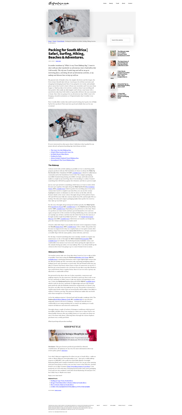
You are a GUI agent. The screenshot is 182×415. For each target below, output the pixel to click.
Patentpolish (85, 238)
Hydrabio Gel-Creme (82, 257)
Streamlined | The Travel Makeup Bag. (63, 160)
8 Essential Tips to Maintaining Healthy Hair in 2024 (124, 85)
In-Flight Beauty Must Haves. (60, 154)
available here (76, 173)
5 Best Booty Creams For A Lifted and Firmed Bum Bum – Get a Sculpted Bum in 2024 (120, 74)
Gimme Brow (59, 226)
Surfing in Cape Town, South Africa (62, 381)
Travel (54, 41)
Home (50, 41)
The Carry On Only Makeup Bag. (61, 150)
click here (64, 350)
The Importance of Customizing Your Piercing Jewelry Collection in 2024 (123, 63)
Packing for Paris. (56, 156)
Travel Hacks (60, 41)
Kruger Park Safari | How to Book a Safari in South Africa (68, 383)
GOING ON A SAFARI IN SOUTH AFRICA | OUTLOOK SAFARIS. (70, 387)
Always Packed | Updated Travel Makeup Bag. (65, 158)
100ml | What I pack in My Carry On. (62, 152)
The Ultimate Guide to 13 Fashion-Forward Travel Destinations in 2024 (124, 53)
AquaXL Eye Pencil (57, 207)
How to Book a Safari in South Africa (62, 385)
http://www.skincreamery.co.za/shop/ (78, 366)
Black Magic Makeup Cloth (62, 299)
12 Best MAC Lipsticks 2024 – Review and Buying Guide (123, 96)
